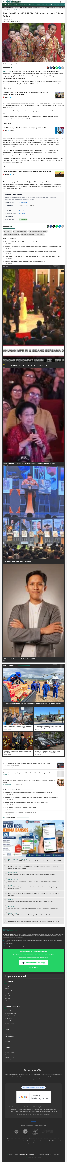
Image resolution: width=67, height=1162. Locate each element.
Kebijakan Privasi (9, 1052)
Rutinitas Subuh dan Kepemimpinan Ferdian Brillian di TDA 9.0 (19, 659)
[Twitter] (53, 67)
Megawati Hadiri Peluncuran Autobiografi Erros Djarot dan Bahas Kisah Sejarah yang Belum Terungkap (29, 463)
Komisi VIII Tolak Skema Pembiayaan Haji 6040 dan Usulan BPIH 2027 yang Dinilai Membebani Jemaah (29, 781)
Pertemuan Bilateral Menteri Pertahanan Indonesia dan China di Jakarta (25, 241)
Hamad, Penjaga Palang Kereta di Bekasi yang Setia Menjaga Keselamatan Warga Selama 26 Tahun (35, 7)
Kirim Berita (8, 1034)
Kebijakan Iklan (9, 1059)
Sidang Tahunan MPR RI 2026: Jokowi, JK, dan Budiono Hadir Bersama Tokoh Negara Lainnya (26, 365)
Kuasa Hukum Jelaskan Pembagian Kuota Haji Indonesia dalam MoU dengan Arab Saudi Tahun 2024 (18, 727)
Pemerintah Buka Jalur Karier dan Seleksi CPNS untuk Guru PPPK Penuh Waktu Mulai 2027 (33, 921)
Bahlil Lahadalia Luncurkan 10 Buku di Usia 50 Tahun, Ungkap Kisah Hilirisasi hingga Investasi (31, 797)
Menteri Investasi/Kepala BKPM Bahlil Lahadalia (32, 234)
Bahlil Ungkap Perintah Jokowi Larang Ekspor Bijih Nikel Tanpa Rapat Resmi (26, 802)
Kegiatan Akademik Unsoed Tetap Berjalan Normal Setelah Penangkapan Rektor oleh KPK (33, 908)
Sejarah (7, 988)
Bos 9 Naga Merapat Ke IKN (20, 231)
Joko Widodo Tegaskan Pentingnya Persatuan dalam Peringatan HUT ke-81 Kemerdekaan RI (30, 251)
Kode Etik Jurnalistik (10, 1016)
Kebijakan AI (8, 1020)
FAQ (6, 1000)
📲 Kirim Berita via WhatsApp (33, 963)
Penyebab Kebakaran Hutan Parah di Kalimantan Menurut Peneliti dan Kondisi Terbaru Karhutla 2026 (33, 246)
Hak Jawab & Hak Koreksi (11, 1039)
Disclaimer (7, 1054)
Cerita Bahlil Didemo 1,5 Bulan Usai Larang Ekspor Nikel (20, 812)
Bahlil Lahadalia (7, 231)
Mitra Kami (7, 998)
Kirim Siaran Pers (9, 1036)
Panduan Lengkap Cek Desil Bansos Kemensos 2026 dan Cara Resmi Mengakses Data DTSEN (34, 860)
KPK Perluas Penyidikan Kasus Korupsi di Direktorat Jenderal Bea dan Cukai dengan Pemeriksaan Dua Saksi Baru (26, 764)
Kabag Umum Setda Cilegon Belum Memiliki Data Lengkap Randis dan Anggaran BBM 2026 (47, 752)
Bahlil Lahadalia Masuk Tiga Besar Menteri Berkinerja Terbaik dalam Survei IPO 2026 (28, 792)
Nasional (17, 9)
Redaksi (7, 993)
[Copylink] (62, 67)
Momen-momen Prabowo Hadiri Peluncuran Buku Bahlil (17, 561)
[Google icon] (48, 67)
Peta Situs (7, 1041)
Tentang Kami (8, 986)
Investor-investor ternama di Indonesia (38, 231)
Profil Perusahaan (9, 990)
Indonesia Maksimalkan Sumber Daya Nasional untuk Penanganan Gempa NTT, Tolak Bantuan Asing (34, 703)
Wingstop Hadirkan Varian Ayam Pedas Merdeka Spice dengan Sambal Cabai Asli (30, 901)
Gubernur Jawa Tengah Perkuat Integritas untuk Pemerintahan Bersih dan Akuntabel (31, 874)
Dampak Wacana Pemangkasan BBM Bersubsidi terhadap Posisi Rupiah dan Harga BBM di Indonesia (33, 894)
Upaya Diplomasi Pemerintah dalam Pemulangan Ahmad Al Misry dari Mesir (29, 915)
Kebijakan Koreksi (9, 1023)
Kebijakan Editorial (9, 1011)
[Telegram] (59, 67)
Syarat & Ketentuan (10, 1057)
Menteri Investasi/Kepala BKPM (11, 234)
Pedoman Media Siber (10, 1013)
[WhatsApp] (56, 67)
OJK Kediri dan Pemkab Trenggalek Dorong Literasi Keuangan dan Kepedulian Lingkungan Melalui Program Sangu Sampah (33, 867)
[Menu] (4, 1)
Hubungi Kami (8, 995)
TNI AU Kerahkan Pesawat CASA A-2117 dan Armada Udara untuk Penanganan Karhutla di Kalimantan (48, 727)
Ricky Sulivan (6, 19)
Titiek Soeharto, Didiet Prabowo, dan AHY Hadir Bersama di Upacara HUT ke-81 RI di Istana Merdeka (32, 256)
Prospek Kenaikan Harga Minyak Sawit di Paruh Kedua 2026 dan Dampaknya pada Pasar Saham (29, 773)
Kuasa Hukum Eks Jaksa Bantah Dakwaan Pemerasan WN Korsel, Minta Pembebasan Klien (33, 881)
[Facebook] (51, 67)
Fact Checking (8, 1018)
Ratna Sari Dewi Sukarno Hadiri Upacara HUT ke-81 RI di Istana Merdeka (25, 261)
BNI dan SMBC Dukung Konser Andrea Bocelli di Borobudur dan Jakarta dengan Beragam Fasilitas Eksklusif (33, 887)
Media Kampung (8, 9)
